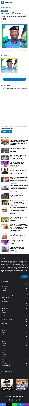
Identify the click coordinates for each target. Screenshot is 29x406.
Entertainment (5, 306)
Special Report (5, 359)
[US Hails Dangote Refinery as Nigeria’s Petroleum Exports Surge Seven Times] (5, 150)
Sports (3, 361)
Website (3, 120)
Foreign (3, 315)
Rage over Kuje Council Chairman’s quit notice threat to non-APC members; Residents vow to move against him (19, 142)
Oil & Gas (4, 339)
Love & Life (4, 330)
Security (4, 356)
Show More (14, 79)
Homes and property (7, 319)
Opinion (3, 341)
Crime (3, 299)
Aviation (4, 290)
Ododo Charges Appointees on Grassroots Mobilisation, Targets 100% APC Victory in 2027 (18, 157)
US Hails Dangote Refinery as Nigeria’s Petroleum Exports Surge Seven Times (18, 150)
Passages (4, 343)
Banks (3, 293)
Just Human (4, 323)
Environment (5, 308)
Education (4, 304)
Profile (3, 352)
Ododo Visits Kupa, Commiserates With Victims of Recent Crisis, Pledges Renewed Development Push (19, 179)
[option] (7, 385)
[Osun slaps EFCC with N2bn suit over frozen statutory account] (5, 236)
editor (4, 22)
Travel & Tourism (6, 365)
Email (2, 114)
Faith (3, 310)
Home (3, 7)
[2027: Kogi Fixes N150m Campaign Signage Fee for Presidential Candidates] (5, 219)
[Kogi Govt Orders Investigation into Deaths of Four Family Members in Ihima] (5, 164)
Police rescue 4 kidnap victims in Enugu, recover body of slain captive (18, 248)
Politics (3, 350)
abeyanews (8, 7)
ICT (2, 321)
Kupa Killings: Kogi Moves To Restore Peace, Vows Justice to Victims (18, 242)
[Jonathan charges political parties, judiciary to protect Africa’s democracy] (5, 196)
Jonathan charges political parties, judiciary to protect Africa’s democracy (17, 195)
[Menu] (27, 3)
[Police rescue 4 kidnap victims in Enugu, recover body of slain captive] (5, 249)
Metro (3, 332)
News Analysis (5, 337)
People (3, 345)
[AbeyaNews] (6, 3)
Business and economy (7, 295)
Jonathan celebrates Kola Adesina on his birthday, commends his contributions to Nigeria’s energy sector (19, 188)
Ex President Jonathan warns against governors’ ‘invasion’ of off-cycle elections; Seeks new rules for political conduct (18, 171)
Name (3, 108)
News (3, 334)
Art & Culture (5, 288)
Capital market (5, 297)
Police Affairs (5, 348)
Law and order (5, 328)
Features (4, 312)
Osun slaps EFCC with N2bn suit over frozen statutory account (18, 234)
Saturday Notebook (6, 354)
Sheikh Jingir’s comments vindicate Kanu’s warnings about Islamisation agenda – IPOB (19, 202)
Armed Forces (5, 286)
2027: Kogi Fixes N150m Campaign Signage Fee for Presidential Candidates (18, 219)
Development (5, 301)
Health (3, 317)
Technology (4, 363)
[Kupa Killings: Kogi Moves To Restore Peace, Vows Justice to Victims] (5, 242)
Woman (4, 367)
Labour (3, 326)
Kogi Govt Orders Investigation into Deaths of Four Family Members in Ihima (18, 163)
